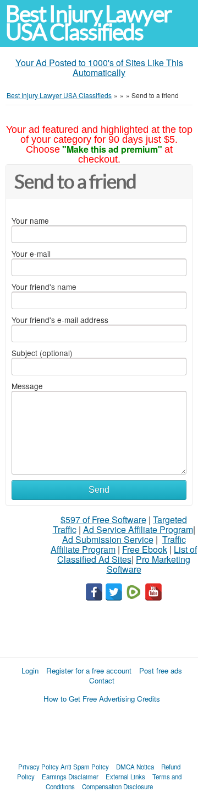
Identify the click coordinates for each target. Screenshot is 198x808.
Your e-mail (31, 253)
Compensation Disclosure (117, 786)
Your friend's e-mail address (60, 319)
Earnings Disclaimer (70, 776)
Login (29, 670)
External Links (125, 776)
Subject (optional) (42, 352)
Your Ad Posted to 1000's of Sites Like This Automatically (99, 67)
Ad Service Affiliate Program (138, 529)
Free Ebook (144, 549)
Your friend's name (44, 286)
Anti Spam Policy (85, 766)
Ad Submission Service (107, 539)
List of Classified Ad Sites (127, 554)
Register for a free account (88, 670)
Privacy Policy (38, 766)
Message (27, 385)
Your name (30, 220)
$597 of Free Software (103, 519)
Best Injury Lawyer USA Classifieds (89, 23)
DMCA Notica (135, 766)
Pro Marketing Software (149, 564)
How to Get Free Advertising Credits (101, 698)
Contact (101, 680)
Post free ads (160, 670)
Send (99, 489)
